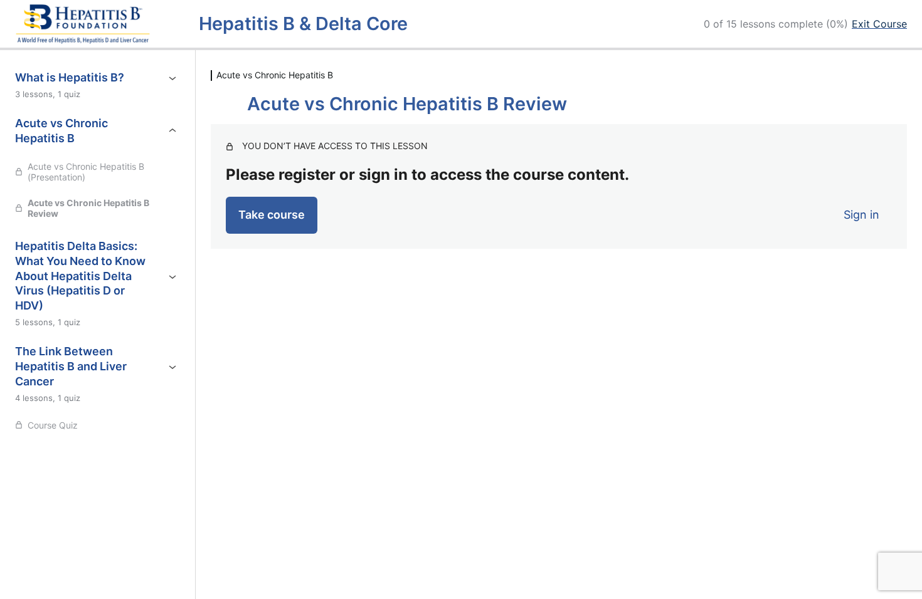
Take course (271, 214)
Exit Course (879, 24)
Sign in (861, 214)
